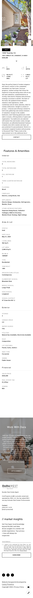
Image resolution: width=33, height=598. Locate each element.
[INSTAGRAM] (8, 575)
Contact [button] (16, 137)
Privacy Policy (23, 550)
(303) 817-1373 (7, 507)
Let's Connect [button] (16, 471)
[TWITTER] (12, 575)
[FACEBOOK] (3, 575)
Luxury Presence (8, 584)
